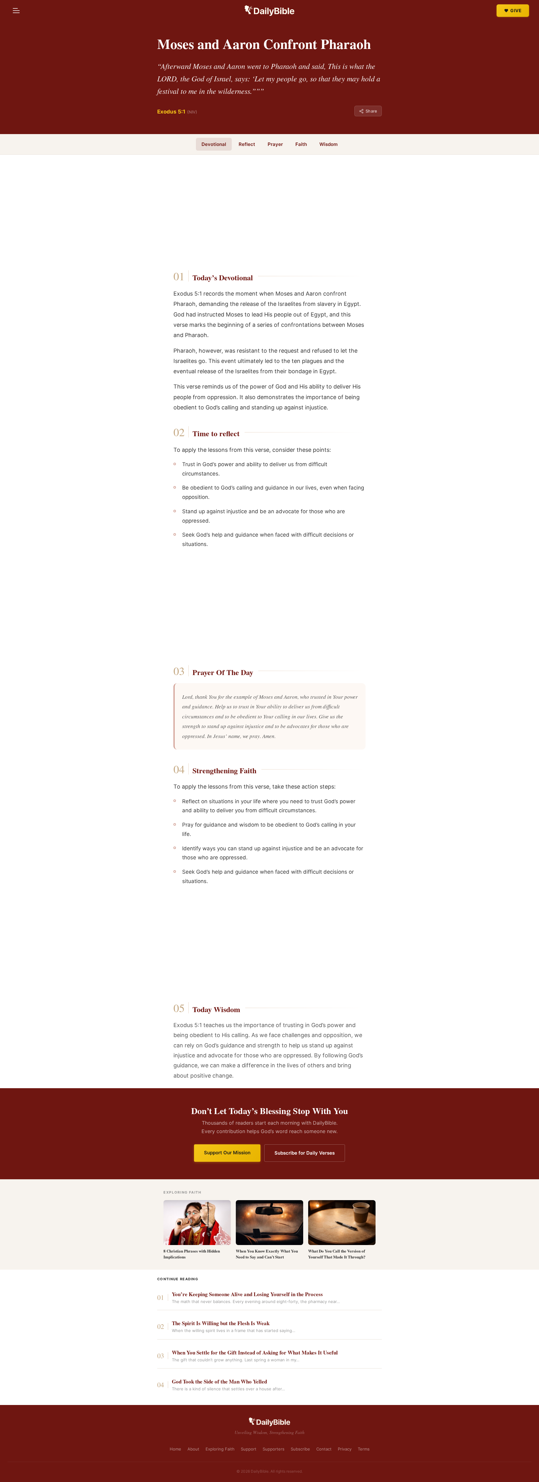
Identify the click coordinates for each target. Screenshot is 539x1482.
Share (371, 111)
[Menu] (16, 10)
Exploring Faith (220, 1448)
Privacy (345, 1448)
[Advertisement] (269, 214)
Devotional (214, 144)
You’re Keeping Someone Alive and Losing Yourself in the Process (247, 1294)
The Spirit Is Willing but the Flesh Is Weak (221, 1323)
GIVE (516, 10)
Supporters (273, 1448)
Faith (301, 144)
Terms (364, 1448)
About (193, 1448)
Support (248, 1448)
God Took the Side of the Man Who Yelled (219, 1381)
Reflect (247, 144)
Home (175, 1448)
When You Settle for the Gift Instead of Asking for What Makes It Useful (255, 1352)
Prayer (275, 144)
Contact (324, 1448)
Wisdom (328, 144)
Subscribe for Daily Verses (304, 1153)
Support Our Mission (227, 1153)
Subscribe (300, 1448)
